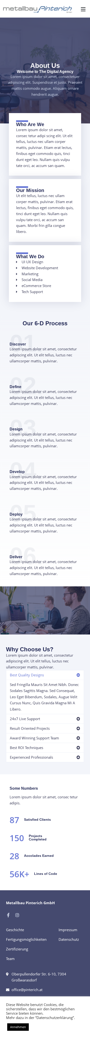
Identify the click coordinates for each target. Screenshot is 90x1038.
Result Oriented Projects (30, 728)
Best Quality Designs (27, 675)
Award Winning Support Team (34, 738)
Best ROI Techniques (26, 747)
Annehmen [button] (18, 1027)
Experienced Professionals (31, 757)
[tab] (45, 675)
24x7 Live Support (25, 718)
